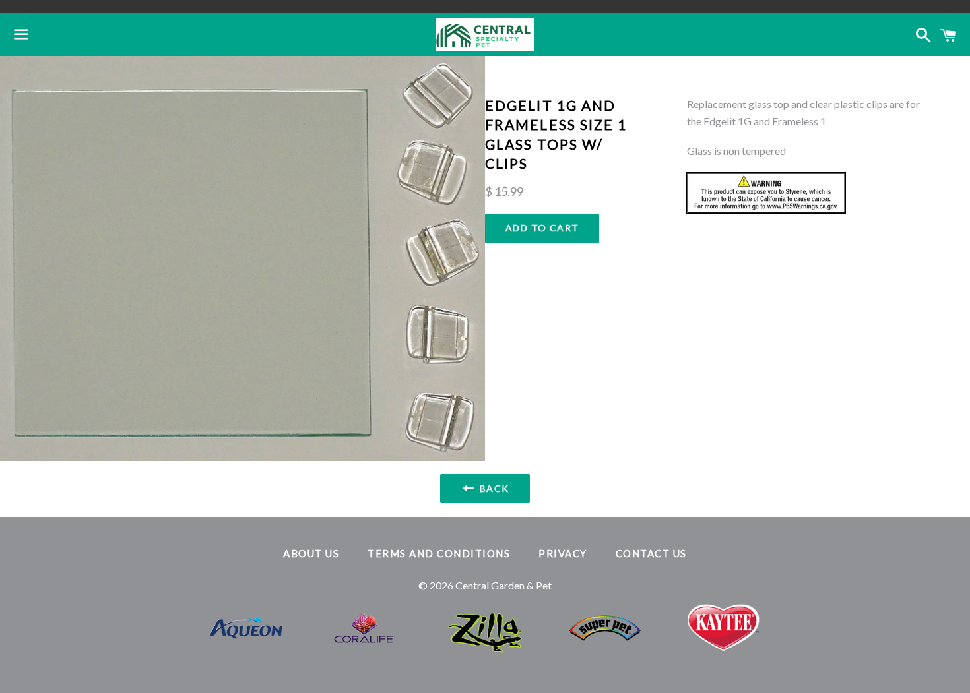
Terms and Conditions (439, 553)
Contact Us (651, 553)
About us (311, 553)
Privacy (562, 553)
